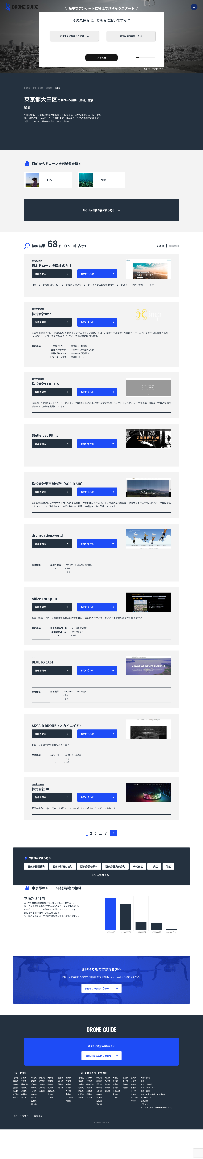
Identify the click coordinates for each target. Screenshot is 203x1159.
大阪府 (50, 1077)
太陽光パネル (146, 1097)
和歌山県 (51, 1091)
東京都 (49, 88)
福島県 (16, 1097)
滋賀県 (50, 1094)
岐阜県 (34, 1087)
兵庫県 (50, 1084)
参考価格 (36, 346)
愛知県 (34, 1084)
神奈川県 (24, 1084)
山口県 (42, 1091)
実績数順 (174, 246)
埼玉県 (24, 1087)
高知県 (60, 1087)
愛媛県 (60, 1084)
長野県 (34, 1094)
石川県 (34, 1091)
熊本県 (68, 1087)
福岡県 (68, 1077)
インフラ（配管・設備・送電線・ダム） (157, 1107)
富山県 (34, 1104)
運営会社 (38, 1116)
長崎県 (68, 1084)
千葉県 (24, 1081)
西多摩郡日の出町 (62, 866)
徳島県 (60, 1077)
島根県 (42, 1084)
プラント (144, 1104)
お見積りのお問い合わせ (97, 988)
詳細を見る (40, 273)
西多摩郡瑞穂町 (36, 866)
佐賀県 (68, 1081)
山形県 (16, 1094)
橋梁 (142, 1081)
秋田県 (16, 1091)
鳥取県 (42, 1087)
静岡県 (34, 1081)
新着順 (160, 246)
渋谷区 (41, 379)
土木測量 (144, 1101)
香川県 (60, 1081)
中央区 (41, 784)
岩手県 (16, 1084)
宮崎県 (68, 1094)
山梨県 (34, 1101)
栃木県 (24, 1097)
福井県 (34, 1097)
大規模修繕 (145, 1077)
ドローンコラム (20, 1116)
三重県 (50, 1097)
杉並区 (41, 309)
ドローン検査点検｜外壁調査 (92, 1072)
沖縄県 (68, 1101)
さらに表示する (100, 874)
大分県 (68, 1091)
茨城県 (24, 1091)
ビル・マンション (148, 1087)
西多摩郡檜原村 (89, 866)
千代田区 (138, 866)
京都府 (50, 1081)
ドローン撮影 (38, 88)
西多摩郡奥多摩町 (115, 866)
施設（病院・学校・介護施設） (153, 1094)
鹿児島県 (69, 1097)
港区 (40, 260)
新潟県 (34, 1077)
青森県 (16, 1081)
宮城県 (16, 1087)
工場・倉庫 (145, 1091)
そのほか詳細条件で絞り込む (99, 210)
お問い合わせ (87, 273)
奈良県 (50, 1087)
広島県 (42, 1081)
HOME (27, 88)
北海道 (16, 1077)
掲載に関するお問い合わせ (98, 1055)
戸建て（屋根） (147, 1084)
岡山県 (42, 1077)
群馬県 (24, 1094)
